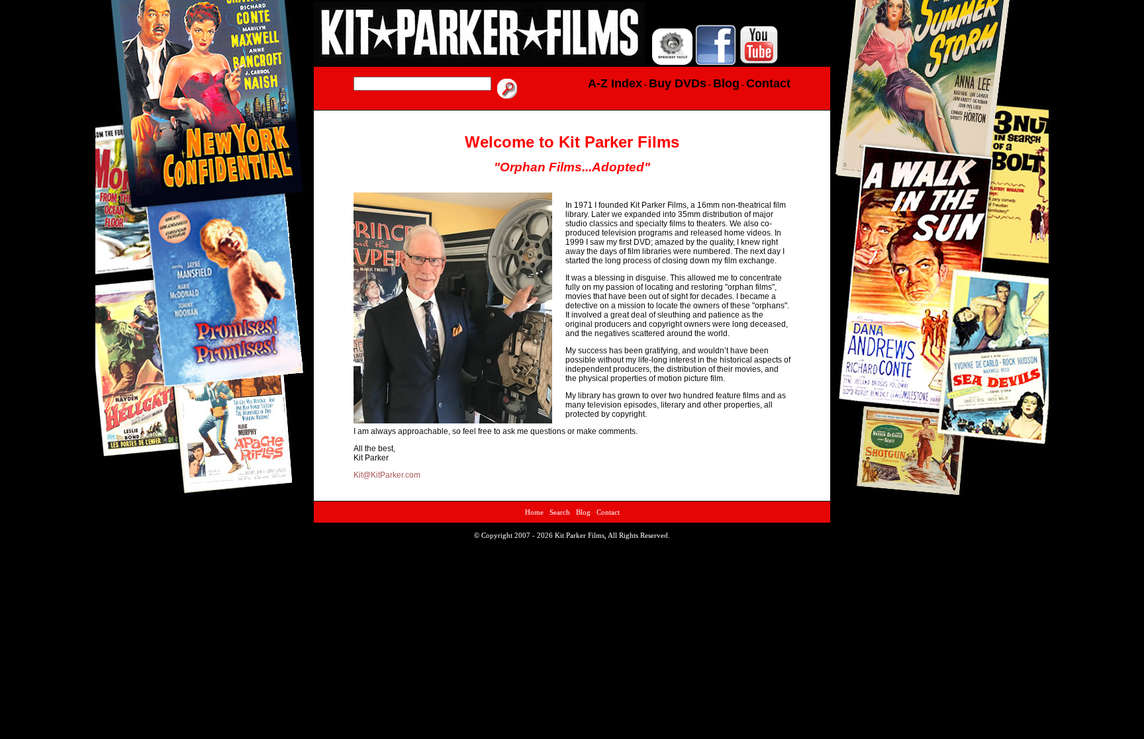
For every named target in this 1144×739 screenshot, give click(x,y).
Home (534, 512)
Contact (608, 512)
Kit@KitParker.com (387, 475)
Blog (583, 512)
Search (559, 512)
